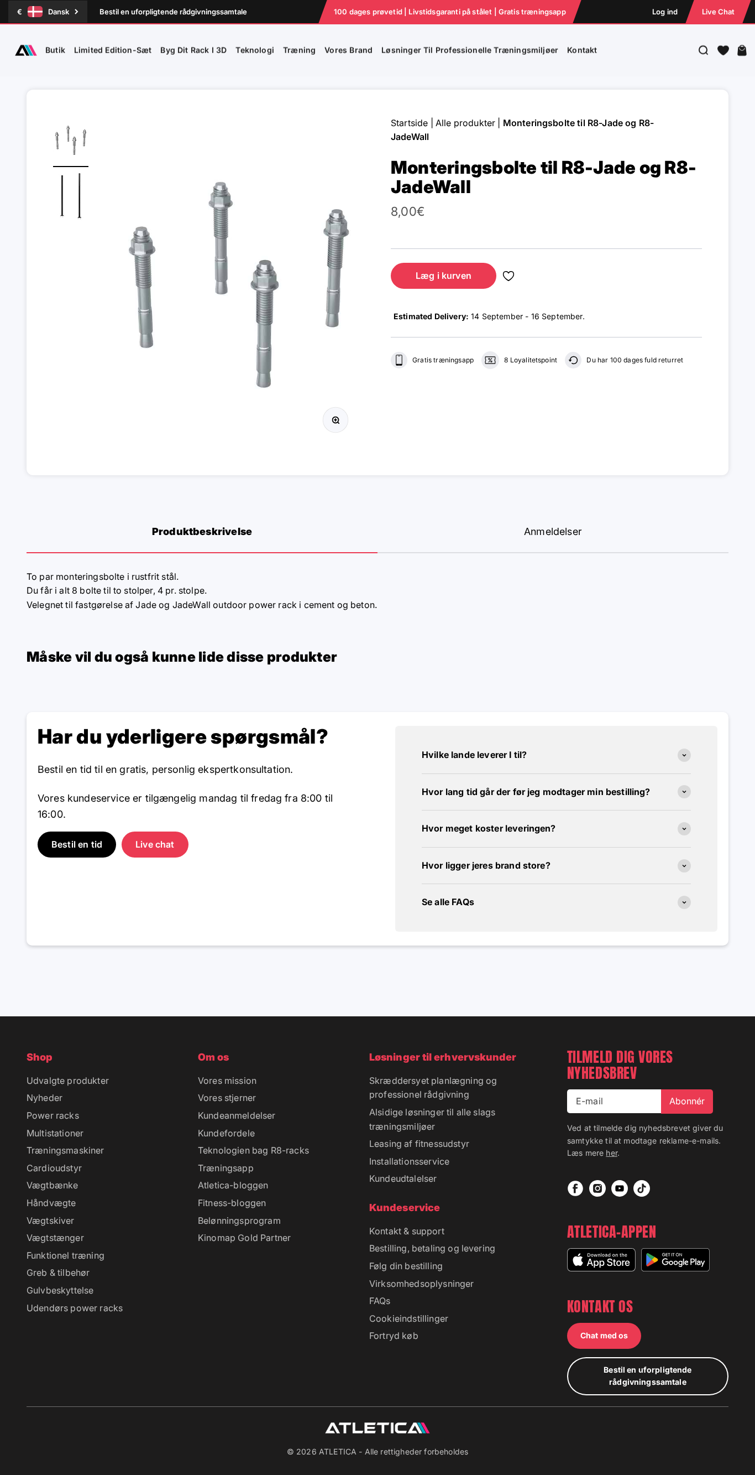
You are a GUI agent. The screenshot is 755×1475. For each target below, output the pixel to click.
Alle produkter (465, 122)
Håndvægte (51, 1202)
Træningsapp (226, 1167)
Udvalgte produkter (68, 1080)
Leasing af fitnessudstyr (419, 1143)
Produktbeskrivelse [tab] (202, 531)
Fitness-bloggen (232, 1202)
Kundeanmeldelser (237, 1115)
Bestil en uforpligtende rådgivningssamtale (173, 11)
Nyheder (44, 1097)
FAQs (380, 1300)
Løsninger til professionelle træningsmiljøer (469, 50)
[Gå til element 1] (70, 141)
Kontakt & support (406, 1231)
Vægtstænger (55, 1237)
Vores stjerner (227, 1097)
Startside (409, 122)
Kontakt (582, 50)
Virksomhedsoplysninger (421, 1283)
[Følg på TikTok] (641, 1188)
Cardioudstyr (54, 1167)
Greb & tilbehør (58, 1272)
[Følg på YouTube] (619, 1188)
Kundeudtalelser (403, 1178)
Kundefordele (226, 1133)
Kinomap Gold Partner (244, 1237)
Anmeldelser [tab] (553, 531)
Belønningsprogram (239, 1220)
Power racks (53, 1115)
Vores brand (348, 50)
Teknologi (254, 50)
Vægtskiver (51, 1220)
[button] (723, 50)
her (611, 1152)
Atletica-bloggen (233, 1185)
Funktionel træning (65, 1255)
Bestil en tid (76, 844)
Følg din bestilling (406, 1265)
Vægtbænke (52, 1185)
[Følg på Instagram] (597, 1188)
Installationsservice (409, 1161)
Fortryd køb (393, 1335)
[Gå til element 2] (70, 198)
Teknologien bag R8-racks (253, 1150)
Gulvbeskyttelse (60, 1290)
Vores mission (227, 1080)
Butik (55, 50)
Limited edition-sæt (112, 50)
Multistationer (55, 1133)
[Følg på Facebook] (575, 1188)
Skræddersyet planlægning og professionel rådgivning (433, 1087)
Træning (299, 50)
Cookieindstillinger (408, 1318)
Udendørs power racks (75, 1307)
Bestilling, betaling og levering (432, 1248)
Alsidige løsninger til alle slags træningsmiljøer (432, 1119)
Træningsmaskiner (65, 1150)
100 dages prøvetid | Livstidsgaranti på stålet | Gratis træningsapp (450, 11)
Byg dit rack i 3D (193, 50)
